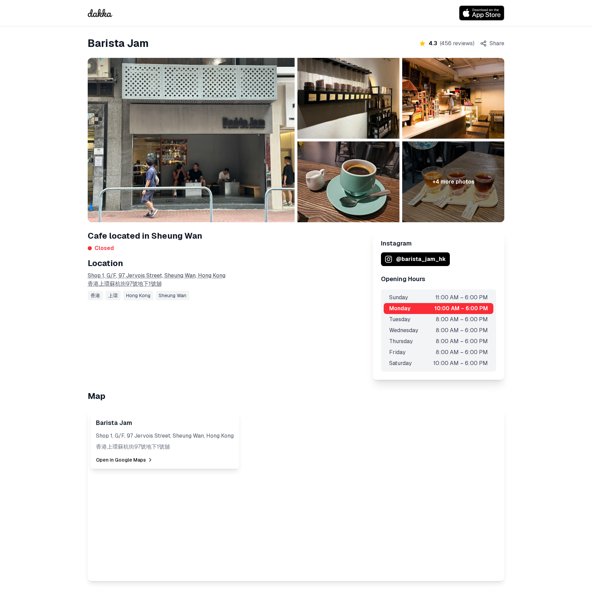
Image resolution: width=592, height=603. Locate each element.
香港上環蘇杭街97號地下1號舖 (125, 283)
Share (497, 43)
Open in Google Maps (121, 460)
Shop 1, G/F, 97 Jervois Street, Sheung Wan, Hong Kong (156, 275)
